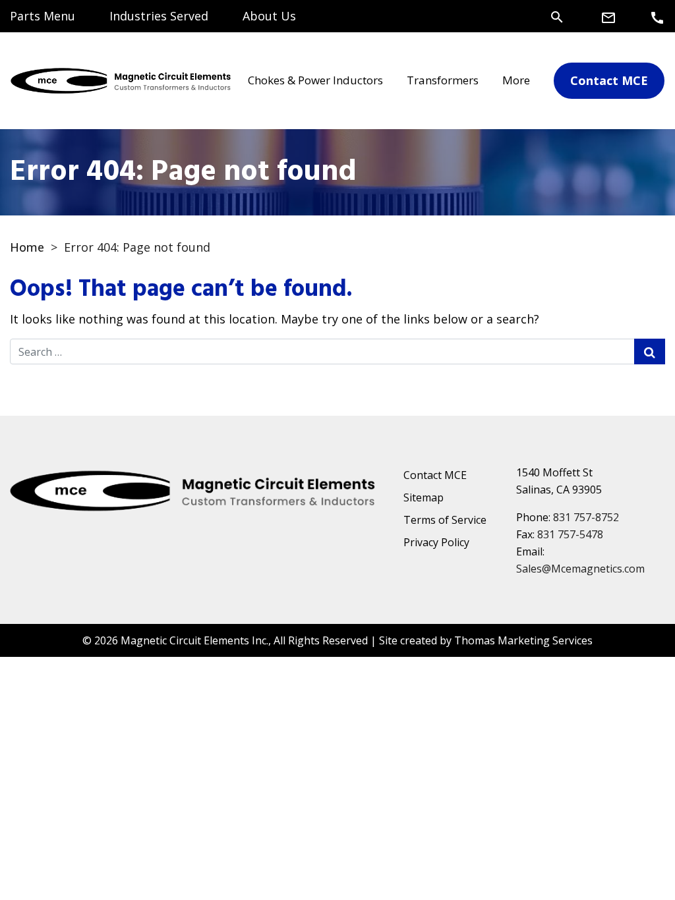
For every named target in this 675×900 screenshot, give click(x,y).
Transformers (443, 80)
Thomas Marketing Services (523, 640)
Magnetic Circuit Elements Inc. (194, 640)
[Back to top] (630, 855)
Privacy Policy (436, 542)
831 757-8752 (586, 517)
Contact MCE (435, 475)
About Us (269, 16)
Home (27, 247)
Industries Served (158, 16)
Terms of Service (444, 520)
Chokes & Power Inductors (315, 80)
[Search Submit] (649, 351)
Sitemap (423, 497)
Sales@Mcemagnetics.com (580, 568)
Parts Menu (42, 16)
